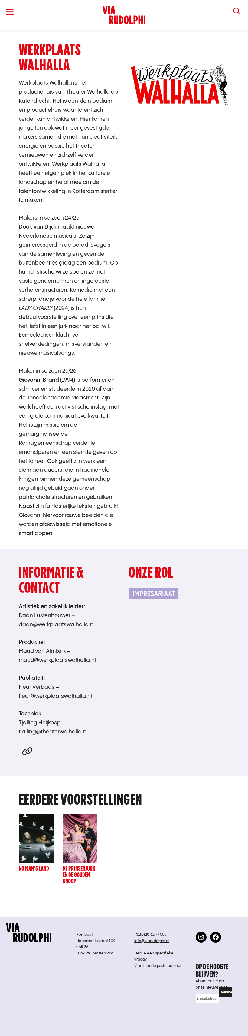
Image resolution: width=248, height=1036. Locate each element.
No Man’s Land (34, 868)
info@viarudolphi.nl (151, 941)
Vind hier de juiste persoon (158, 966)
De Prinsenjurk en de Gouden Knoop (79, 874)
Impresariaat (153, 593)
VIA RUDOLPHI (124, 15)
